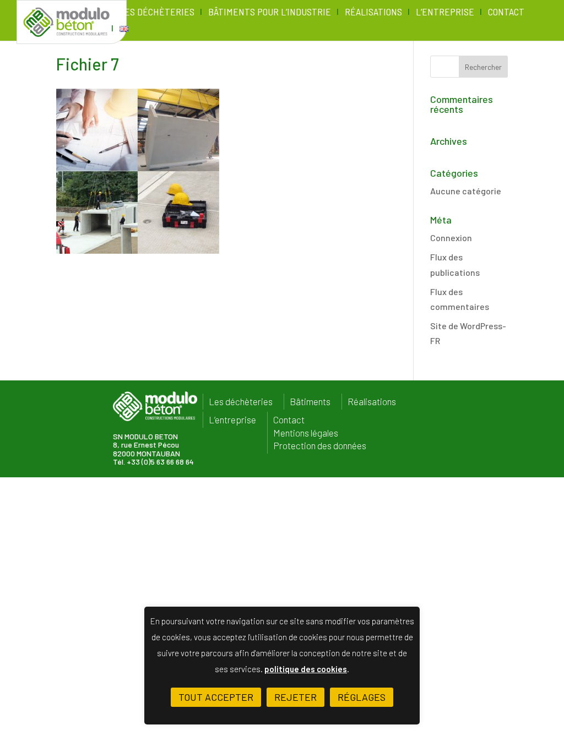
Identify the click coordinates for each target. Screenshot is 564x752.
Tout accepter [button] (215, 697)
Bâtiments (310, 401)
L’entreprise (445, 13)
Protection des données (319, 445)
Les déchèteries (157, 13)
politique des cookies (305, 669)
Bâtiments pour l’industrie (269, 13)
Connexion (451, 237)
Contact (506, 13)
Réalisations (373, 13)
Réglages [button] (362, 697)
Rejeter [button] (295, 697)
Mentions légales (305, 433)
